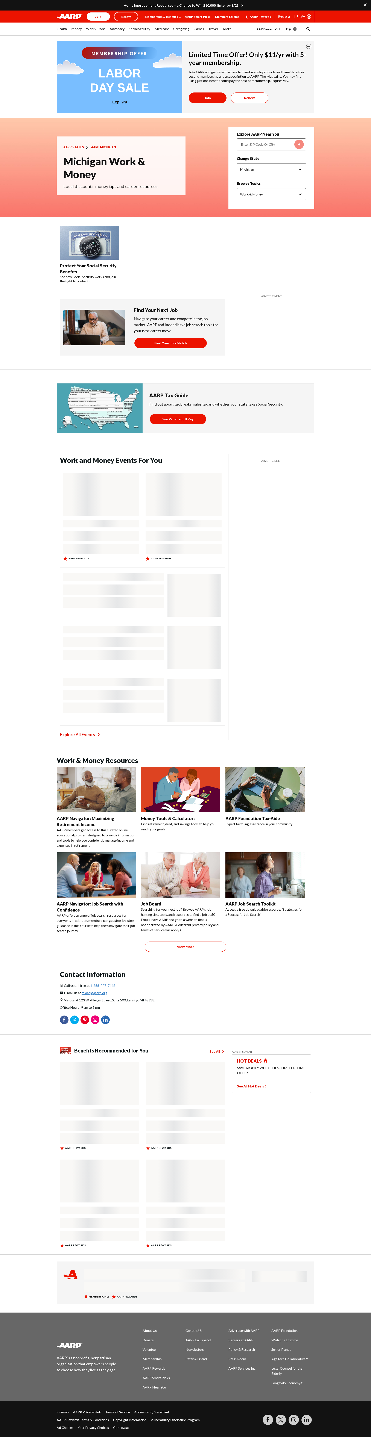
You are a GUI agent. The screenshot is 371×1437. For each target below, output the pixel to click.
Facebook (64, 1020)
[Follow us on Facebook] (268, 1420)
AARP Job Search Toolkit (250, 903)
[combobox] (271, 144)
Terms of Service (117, 1412)
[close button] (308, 46)
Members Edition (227, 16)
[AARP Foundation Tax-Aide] (265, 789)
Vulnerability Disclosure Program (175, 1420)
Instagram (95, 1020)
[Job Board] (180, 875)
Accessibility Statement (151, 1412)
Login (301, 16)
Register (284, 16)
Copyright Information (129, 1420)
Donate (148, 1340)
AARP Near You (154, 1387)
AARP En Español (198, 1340)
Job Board (151, 903)
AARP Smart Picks (198, 16)
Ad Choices (65, 1427)
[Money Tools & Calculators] (180, 789)
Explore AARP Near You (258, 134)
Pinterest (85, 1020)
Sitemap (63, 1412)
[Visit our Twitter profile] (281, 1420)
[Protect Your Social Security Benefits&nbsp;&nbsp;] (89, 243)
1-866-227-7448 (102, 985)
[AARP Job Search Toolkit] (265, 875)
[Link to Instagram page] (294, 1420)
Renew (249, 98)
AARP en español (268, 29)
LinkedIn (105, 1020)
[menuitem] (62, 31)
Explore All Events (77, 734)
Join (207, 98)
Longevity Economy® (287, 1383)
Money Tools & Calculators (168, 818)
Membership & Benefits (161, 16)
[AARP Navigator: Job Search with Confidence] (96, 875)
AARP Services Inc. (242, 1368)
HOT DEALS (249, 1060)
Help (288, 29)
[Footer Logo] (87, 1345)
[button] (307, 29)
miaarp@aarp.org (94, 993)
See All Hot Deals (250, 1086)
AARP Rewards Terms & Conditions (83, 1420)
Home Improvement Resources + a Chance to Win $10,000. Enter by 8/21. (181, 5)
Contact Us (194, 1330)
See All (215, 1051)
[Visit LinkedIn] (306, 1420)
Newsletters (195, 1349)
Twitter (74, 1020)
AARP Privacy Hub (87, 1412)
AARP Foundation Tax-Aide (252, 818)
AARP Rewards (260, 16)
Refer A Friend (196, 1359)
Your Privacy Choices (93, 1427)
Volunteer (150, 1349)
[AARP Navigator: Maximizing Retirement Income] (96, 789)
